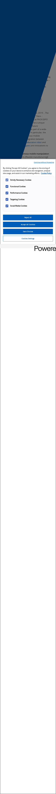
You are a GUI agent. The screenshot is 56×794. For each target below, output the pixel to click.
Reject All (28, 217)
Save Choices (28, 231)
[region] (28, 476)
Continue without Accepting (44, 162)
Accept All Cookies (28, 224)
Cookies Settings (28, 238)
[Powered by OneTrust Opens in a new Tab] (44, 246)
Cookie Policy (46, 173)
